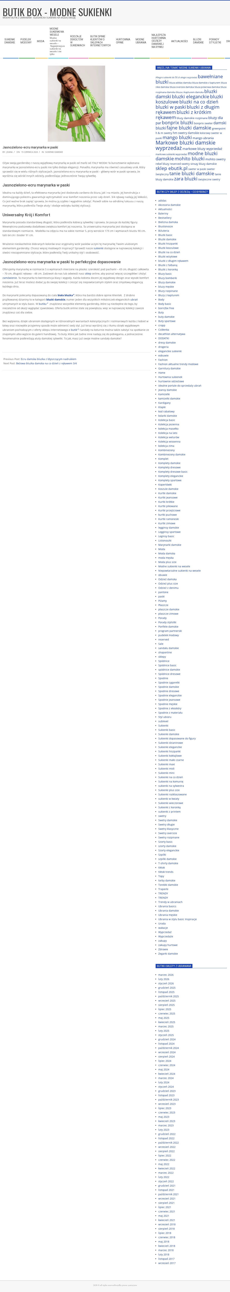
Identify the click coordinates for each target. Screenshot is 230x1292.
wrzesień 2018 (167, 1224)
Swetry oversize (167, 833)
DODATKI (163, 338)
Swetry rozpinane (168, 837)
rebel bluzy (162, 164)
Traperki (163, 889)
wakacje (163, 927)
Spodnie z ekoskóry (169, 708)
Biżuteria (163, 230)
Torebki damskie (168, 884)
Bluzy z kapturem (168, 295)
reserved (163, 639)
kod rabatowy (166, 411)
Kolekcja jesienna (168, 424)
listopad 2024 (166, 1043)
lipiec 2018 (164, 1233)
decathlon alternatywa (171, 334)
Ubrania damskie (168, 910)
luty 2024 (163, 1082)
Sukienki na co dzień (170, 777)
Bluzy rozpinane (168, 291)
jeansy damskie (167, 390)
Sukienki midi (166, 768)
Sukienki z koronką (169, 807)
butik (74, 330)
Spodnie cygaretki (169, 682)
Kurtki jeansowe (168, 497)
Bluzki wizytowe (167, 256)
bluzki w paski (171, 107)
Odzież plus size (168, 583)
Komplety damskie (169, 463)
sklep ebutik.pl (172, 168)
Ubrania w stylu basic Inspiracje (177, 919)
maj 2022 (163, 1164)
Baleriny (163, 213)
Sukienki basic (166, 730)
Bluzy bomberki (167, 278)
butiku (43, 304)
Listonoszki (164, 540)
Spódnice (163, 661)
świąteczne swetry (209, 179)
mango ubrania (203, 138)
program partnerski (170, 631)
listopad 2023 (166, 1095)
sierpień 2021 (166, 1203)
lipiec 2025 (164, 1009)
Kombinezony (166, 450)
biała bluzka (65, 295)
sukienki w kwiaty (168, 798)
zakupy (162, 940)
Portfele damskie (168, 626)
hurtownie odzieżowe (171, 381)
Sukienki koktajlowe (170, 755)
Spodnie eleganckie (170, 695)
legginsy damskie (168, 527)
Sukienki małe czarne (171, 760)
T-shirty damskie (168, 863)
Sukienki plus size (169, 790)
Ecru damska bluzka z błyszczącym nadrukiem (48, 359)
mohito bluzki (190, 158)
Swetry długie (166, 824)
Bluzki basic (165, 235)
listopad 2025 (166, 992)
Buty (161, 312)
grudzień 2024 (167, 1039)
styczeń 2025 (166, 1035)
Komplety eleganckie (170, 476)
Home (161, 372)
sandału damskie (168, 648)
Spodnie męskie (167, 704)
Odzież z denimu (168, 588)
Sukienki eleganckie (170, 747)
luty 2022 (163, 1177)
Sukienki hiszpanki (169, 751)
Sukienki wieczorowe (170, 803)
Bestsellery (164, 217)
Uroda (162, 923)
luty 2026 (163, 979)
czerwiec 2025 (166, 1013)
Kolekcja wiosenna (169, 441)
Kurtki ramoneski (168, 519)
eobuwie (163, 355)
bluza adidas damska (180, 82)
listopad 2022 (166, 1138)
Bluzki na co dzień (169, 252)
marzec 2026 (166, 974)
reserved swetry (180, 164)
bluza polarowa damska (207, 87)
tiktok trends (165, 872)
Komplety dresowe (169, 467)
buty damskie (166, 316)
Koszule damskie (168, 489)
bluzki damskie (55, 299)
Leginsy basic (166, 536)
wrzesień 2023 (167, 1104)
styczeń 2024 (166, 1086)
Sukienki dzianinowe (170, 742)
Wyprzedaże (165, 936)
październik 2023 (168, 1099)
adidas (162, 200)
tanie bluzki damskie (191, 173)
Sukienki (163, 725)
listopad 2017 (166, 1258)
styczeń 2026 (166, 983)
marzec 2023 (166, 1125)
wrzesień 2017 (167, 1263)
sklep (88, 273)
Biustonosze (165, 226)
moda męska (166, 557)
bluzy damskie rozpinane (192, 118)
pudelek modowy (168, 635)
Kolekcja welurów (168, 437)
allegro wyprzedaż (188, 77)
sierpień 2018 (166, 1228)
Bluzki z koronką (168, 269)
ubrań (134, 299)
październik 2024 (168, 1048)
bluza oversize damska (182, 87)
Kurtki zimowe (166, 523)
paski (161, 596)
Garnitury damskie (169, 368)
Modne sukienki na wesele (174, 566)
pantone (163, 592)
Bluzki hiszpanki (168, 243)
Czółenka (163, 329)
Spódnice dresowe (169, 674)
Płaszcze (163, 605)
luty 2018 (163, 1254)
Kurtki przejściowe (169, 510)
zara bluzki (185, 178)
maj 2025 (163, 1017)
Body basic (164, 304)
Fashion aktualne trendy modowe (178, 364)
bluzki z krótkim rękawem (183, 114)
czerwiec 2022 (166, 1159)
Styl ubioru (164, 717)
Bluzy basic (165, 273)
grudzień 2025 (167, 987)
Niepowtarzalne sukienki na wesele (179, 570)
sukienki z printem (169, 811)
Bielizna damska (168, 222)
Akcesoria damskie (169, 205)
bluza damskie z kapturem (206, 82)
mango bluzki (177, 137)
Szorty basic (165, 841)
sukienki (99, 248)
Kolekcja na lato (167, 433)
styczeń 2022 (166, 1181)
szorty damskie (167, 846)
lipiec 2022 (164, 1155)
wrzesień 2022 (167, 1147)
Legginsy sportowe (169, 532)
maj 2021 (163, 1215)
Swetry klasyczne (168, 828)
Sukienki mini (166, 773)
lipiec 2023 (164, 1108)
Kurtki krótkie (166, 501)
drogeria (163, 347)
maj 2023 (163, 1116)
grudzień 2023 (167, 1091)
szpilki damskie (167, 859)
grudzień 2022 (167, 1134)
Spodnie (163, 678)
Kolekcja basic (166, 420)
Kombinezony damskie (171, 454)
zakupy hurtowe (168, 945)
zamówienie (10, 278)
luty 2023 (163, 1129)
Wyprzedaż (165, 932)
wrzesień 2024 (167, 1052)
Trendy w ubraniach (170, 902)
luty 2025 (163, 1030)
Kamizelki (164, 394)
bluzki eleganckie (190, 96)
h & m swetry (164, 133)
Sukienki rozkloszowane (172, 794)
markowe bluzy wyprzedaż (202, 148)
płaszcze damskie (168, 609)
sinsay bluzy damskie (203, 164)
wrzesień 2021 (167, 1198)
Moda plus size (167, 562)
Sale (160, 643)
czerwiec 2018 (166, 1237)
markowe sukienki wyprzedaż (171, 154)
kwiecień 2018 (166, 1246)
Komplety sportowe (169, 480)
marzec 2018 (166, 1250)
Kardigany (164, 402)
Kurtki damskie (167, 493)
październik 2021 (168, 1194)
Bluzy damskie (167, 282)
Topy (161, 876)
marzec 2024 (166, 1078)
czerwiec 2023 (166, 1112)
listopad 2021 (166, 1190)
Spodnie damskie (168, 686)
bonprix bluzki (177, 122)
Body (161, 299)
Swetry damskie (167, 820)
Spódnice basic (167, 665)
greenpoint (219, 128)
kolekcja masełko (168, 428)
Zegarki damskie (168, 953)
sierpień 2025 (166, 1005)
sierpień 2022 (166, 1151)
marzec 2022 (166, 1172)
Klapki (162, 407)
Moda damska (166, 553)
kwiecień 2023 (166, 1121)
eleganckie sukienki (170, 351)
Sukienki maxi (166, 764)
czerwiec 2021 (166, 1211)
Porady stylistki (167, 622)
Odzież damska (167, 579)
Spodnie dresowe (168, 691)
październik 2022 (168, 1142)
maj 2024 (163, 1069)
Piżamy (162, 600)
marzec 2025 (166, 1026)
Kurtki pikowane (168, 506)
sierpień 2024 (166, 1056)
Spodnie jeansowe (169, 699)
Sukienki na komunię (170, 781)
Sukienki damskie (54, 152)
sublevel (163, 721)
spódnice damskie (169, 669)
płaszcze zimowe (168, 613)
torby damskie (166, 880)
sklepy (162, 656)
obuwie (162, 575)
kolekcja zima (166, 446)
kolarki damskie (167, 415)
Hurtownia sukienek (170, 377)
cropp (161, 325)
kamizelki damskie (169, 398)
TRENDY (163, 893)
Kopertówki (165, 484)
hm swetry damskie (186, 133)
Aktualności (165, 209)
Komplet (163, 458)
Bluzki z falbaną (167, 265)
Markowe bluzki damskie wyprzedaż (185, 145)
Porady (162, 618)
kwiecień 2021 (166, 1220)
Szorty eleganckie (168, 850)
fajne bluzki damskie (189, 127)
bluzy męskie (166, 286)
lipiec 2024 (164, 1061)
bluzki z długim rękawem (173, 260)
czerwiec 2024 (166, 1065)
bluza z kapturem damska (190, 92)
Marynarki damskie (169, 544)
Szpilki (162, 854)
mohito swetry (215, 159)
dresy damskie (167, 342)
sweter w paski (197, 169)
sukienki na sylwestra (171, 785)
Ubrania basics (167, 906)
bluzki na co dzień (198, 101)
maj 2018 (163, 1241)
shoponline (165, 652)
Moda (161, 549)
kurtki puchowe (167, 514)
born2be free (166, 308)
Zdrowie (163, 949)
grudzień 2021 (167, 1185)
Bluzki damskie (167, 239)
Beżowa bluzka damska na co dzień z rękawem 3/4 (46, 363)
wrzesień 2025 (167, 1000)
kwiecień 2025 (166, 1022)
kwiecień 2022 (166, 1168)
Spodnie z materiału (170, 712)
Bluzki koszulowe (168, 248)
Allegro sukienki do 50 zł (168, 77)
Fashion (163, 359)
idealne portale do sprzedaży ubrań (179, 385)
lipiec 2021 (164, 1207)
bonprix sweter (203, 123)
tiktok (161, 867)
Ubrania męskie (167, 915)
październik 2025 (168, 996)
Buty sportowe (167, 321)
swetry (162, 816)
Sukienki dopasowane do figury (177, 738)
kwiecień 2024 (166, 1073)
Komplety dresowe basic (173, 471)
